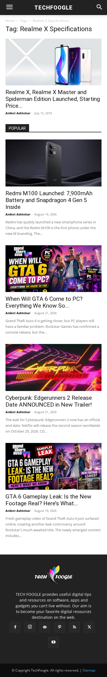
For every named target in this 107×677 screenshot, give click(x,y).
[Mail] (44, 627)
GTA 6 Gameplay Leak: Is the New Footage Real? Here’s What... (48, 500)
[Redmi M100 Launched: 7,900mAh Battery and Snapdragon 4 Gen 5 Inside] (53, 162)
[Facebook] (15, 627)
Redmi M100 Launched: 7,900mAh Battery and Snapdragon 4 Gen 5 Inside (48, 200)
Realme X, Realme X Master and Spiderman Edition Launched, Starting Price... (52, 99)
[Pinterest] (59, 627)
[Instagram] (29, 626)
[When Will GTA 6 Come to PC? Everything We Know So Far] (53, 268)
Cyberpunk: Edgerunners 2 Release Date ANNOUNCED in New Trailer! (48, 401)
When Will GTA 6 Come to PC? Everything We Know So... (44, 302)
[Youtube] (53, 642)
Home (10, 20)
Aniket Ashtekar (17, 113)
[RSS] (74, 627)
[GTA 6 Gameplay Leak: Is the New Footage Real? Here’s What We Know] (53, 466)
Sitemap (89, 670)
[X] (89, 627)
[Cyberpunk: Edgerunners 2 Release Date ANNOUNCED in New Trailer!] (53, 367)
